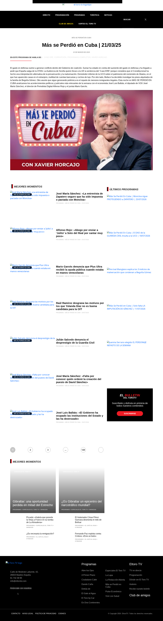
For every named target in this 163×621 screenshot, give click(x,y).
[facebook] (141, 19)
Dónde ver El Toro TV (139, 580)
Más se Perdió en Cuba (81, 38)
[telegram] (160, 19)
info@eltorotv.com (18, 581)
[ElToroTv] (81, 5)
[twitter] (146, 19)
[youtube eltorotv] (24, 594)
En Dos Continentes (91, 603)
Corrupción (60, 57)
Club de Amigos (66, 24)
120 (83, 449)
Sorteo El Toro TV (87, 24)
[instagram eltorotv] (31, 594)
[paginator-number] (100, 450)
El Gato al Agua (89, 593)
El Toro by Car (88, 598)
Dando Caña (87, 584)
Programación (62, 15)
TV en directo (135, 570)
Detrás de (86, 589)
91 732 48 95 (16, 578)
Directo (46, 15)
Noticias (108, 15)
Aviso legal (27, 614)
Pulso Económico (113, 591)
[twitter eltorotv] (18, 594)
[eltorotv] (27, 564)
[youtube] (150, 19)
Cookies (62, 614)
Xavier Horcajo (99, 57)
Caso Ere (48, 57)
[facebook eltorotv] (11, 594)
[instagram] (155, 19)
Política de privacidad (45, 614)
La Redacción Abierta (115, 580)
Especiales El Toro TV (22, 471)
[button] (129, 20)
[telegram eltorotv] (37, 594)
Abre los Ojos (88, 570)
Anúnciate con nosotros (20, 588)
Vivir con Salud (112, 596)
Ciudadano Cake (89, 580)
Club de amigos (139, 595)
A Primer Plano (88, 575)
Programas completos (79, 57)
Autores (132, 584)
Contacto (15, 614)
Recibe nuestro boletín (139, 589)
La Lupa (109, 575)
